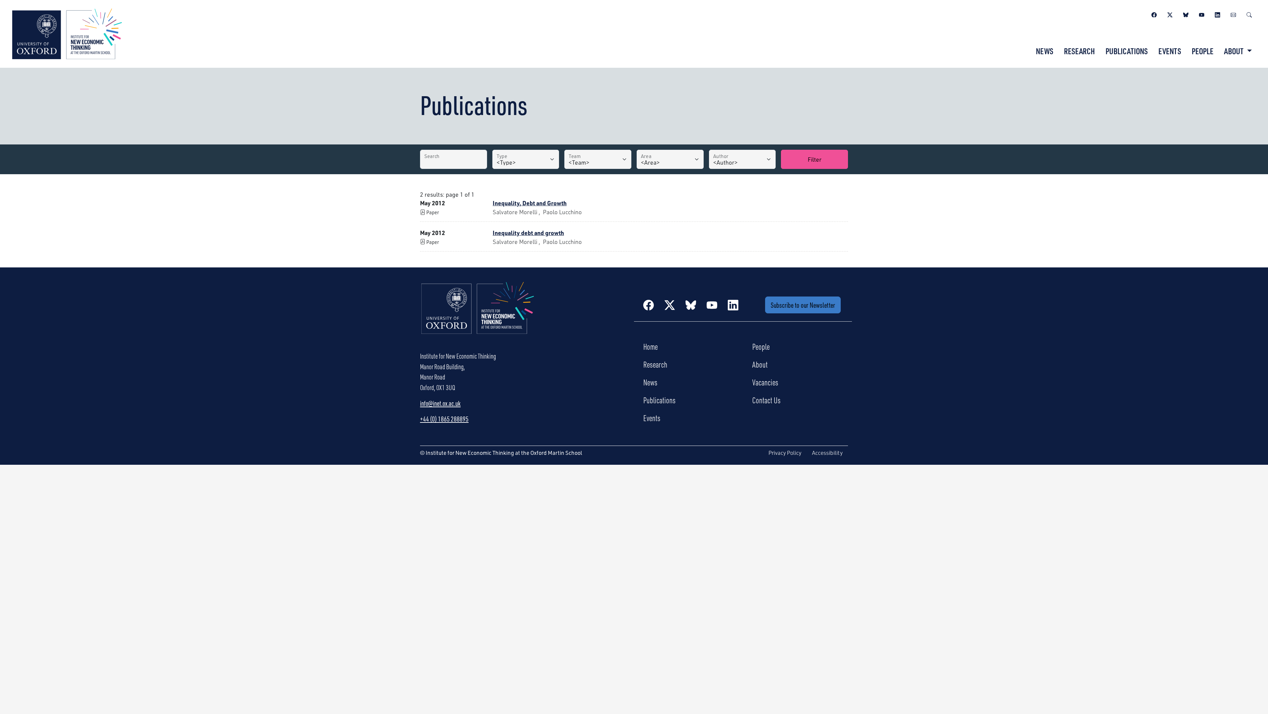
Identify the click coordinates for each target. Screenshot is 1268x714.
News (1044, 51)
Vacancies (765, 382)
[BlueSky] (1186, 14)
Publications (1127, 51)
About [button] (1234, 51)
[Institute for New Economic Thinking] (67, 33)
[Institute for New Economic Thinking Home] (478, 315)
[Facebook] (1154, 14)
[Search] (1249, 14)
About (760, 364)
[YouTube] (1202, 14)
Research (1079, 51)
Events (1169, 51)
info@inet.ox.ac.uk (440, 403)
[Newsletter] (1233, 14)
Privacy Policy (784, 452)
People (1203, 51)
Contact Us (766, 400)
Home (650, 346)
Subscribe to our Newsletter (803, 304)
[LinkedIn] (1217, 14)
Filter (815, 159)
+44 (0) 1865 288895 (444, 419)
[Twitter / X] (1170, 14)
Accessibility (827, 452)
